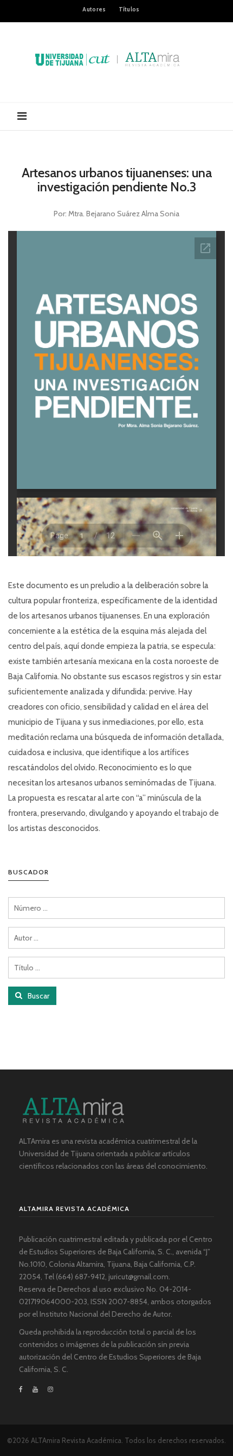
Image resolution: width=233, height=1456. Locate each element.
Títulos (129, 9)
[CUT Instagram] (50, 1389)
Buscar (37, 996)
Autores (94, 9)
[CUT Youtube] (35, 1389)
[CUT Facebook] (23, 1389)
